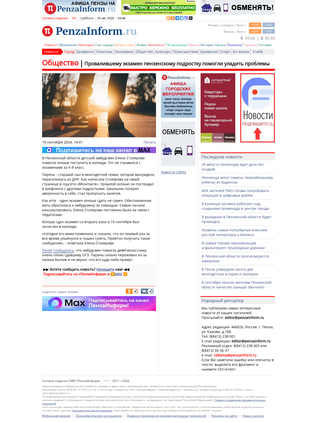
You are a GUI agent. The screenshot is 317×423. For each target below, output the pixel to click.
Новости (51, 45)
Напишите (105, 269)
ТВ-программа (176, 45)
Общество (144, 51)
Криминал (209, 51)
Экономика (124, 51)
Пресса (194, 45)
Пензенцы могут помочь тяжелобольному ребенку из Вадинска (237, 180)
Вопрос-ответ (124, 45)
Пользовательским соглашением (92, 410)
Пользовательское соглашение (99, 416)
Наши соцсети (253, 416)
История (207, 45)
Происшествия (185, 51)
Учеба (258, 51)
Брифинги (85, 51)
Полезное (234, 45)
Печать (150, 142)
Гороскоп (250, 45)
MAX (118, 274)
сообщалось (63, 250)
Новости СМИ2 (173, 172)
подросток (49, 292)
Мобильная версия (56, 416)
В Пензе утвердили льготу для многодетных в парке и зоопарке (230, 271)
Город (69, 51)
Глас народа (104, 45)
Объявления (68, 45)
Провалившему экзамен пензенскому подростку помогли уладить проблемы (177, 63)
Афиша (220, 45)
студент (62, 292)
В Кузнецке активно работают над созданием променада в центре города (235, 206)
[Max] (99, 150)
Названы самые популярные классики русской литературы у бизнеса (234, 232)
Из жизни (241, 51)
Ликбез (141, 45)
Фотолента (156, 45)
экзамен (73, 292)
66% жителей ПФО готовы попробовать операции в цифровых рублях (235, 193)
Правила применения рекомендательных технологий (166, 416)
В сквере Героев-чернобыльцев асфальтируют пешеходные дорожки (233, 245)
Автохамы (86, 45)
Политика (104, 51)
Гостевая (264, 45)
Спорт (225, 51)
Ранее (47, 250)
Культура (163, 51)
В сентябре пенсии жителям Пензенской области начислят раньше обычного (236, 284)
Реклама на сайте (224, 416)
